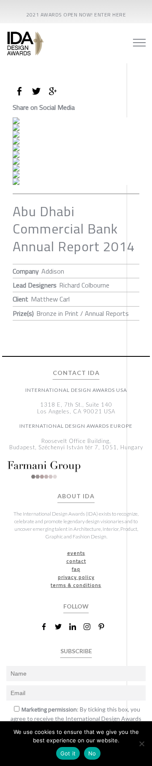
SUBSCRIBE (76, 651)
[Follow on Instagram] (90, 626)
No (92, 753)
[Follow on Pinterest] (104, 626)
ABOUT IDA (76, 496)
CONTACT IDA (76, 372)
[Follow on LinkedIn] (76, 626)
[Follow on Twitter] (61, 626)
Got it (68, 753)
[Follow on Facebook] (47, 626)
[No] (141, 743)
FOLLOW (76, 606)
